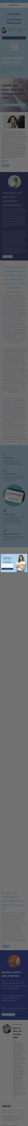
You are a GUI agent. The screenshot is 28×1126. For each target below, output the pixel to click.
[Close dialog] (26, 554)
